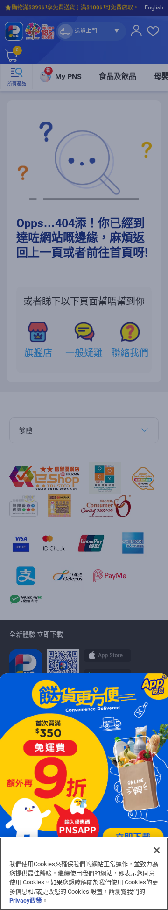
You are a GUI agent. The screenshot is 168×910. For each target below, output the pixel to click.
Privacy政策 (25, 900)
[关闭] (157, 850)
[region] (84, 873)
